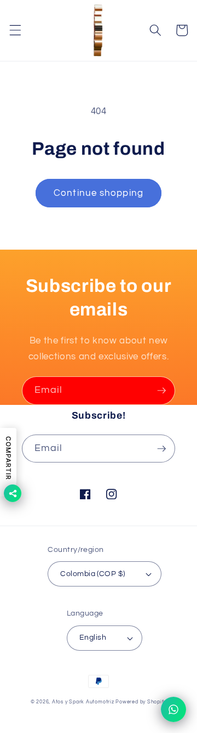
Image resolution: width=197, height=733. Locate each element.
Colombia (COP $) (92, 574)
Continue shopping (98, 193)
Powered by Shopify (140, 701)
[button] (15, 30)
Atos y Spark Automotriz (83, 701)
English (92, 637)
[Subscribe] (161, 390)
